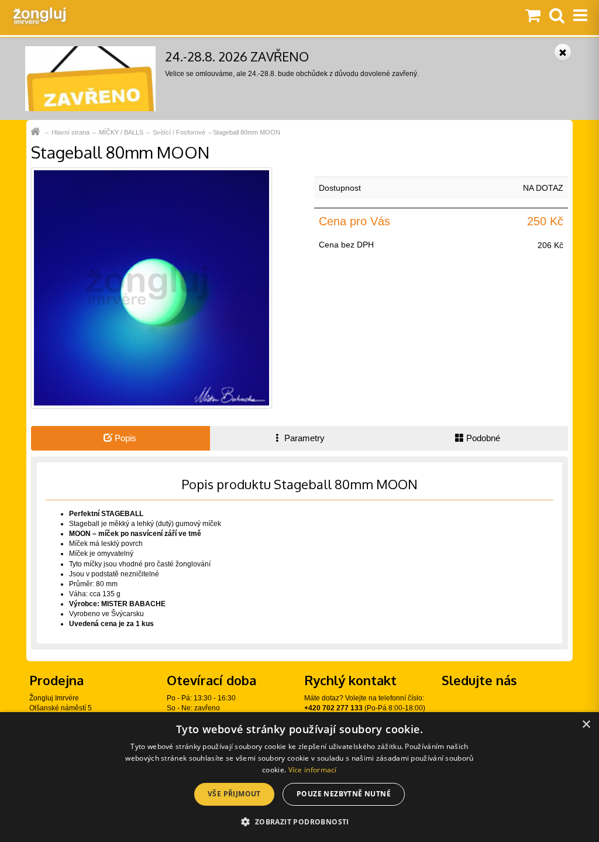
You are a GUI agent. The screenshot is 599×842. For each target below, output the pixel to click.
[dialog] (299, 777)
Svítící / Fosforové (179, 132)
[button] (299, 821)
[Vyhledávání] (556, 16)
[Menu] (580, 16)
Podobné (482, 438)
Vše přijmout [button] (234, 794)
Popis (124, 438)
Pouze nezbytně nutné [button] (344, 794)
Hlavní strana (70, 132)
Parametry (303, 438)
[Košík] (533, 16)
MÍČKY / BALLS (121, 132)
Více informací (312, 770)
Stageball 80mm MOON (246, 132)
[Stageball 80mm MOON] (151, 287)
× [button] (585, 724)
